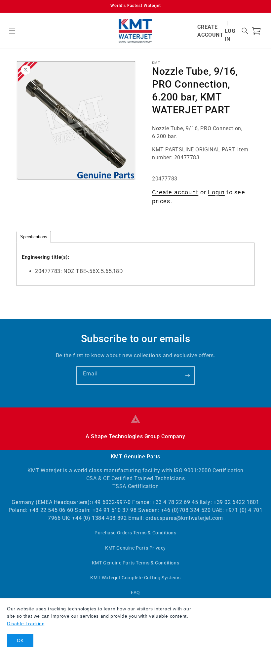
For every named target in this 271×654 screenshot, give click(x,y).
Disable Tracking (26, 623)
